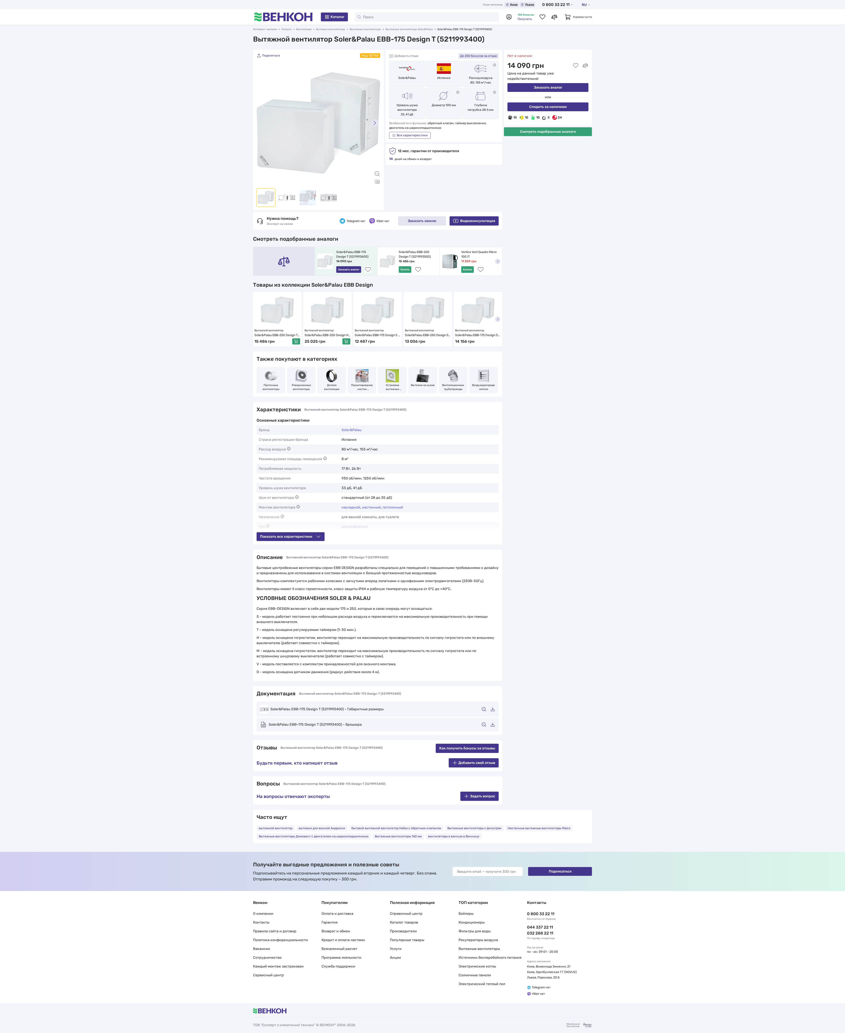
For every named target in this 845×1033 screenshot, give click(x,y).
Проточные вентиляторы (271, 387)
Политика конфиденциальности (280, 940)
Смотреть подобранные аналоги (548, 131)
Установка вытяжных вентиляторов (392, 387)
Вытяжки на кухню (423, 385)
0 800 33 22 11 (555, 4)
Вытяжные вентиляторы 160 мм (398, 836)
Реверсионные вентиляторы (302, 387)
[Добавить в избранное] (576, 65)
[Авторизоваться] (509, 17)
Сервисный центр (268, 975)
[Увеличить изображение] (377, 174)
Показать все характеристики (286, 536)
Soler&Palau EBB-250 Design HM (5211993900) (326, 335)
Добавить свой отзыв (476, 763)
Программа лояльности (341, 957)
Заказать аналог (548, 87)
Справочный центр (406, 913)
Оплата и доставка (337, 913)
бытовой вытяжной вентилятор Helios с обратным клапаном (396, 828)
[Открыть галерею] (377, 182)
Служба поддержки (338, 966)
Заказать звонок (422, 221)
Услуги (396, 949)
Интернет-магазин (265, 29)
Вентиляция (304, 29)
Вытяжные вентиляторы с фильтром (474, 828)
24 (560, 117)
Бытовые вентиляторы (330, 29)
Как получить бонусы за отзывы (467, 748)
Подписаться (560, 871)
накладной (351, 507)
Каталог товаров (404, 922)
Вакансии (261, 949)
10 (515, 117)
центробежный (354, 527)
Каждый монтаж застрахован (278, 966)
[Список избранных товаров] (542, 17)
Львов (529, 5)
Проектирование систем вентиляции (362, 387)
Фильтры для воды (474, 931)
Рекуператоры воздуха (478, 940)
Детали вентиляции (331, 387)
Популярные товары (407, 940)
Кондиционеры (472, 922)
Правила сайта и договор (274, 931)
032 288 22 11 (540, 933)
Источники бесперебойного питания (490, 957)
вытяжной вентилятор (275, 828)
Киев (514, 5)
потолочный (393, 507)
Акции (395, 957)
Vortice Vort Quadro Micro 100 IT (479, 254)
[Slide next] (374, 123)
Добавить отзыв (406, 56)
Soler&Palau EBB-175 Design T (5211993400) (352, 254)
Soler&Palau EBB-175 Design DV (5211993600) (478, 335)
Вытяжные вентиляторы (365, 29)
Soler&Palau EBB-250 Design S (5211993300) (427, 335)
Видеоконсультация (477, 221)
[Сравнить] (585, 65)
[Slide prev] (262, 123)
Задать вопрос (482, 796)
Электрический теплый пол (482, 984)
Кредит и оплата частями (343, 940)
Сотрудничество (267, 957)
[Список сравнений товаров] (554, 17)
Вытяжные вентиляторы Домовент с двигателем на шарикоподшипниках (314, 836)
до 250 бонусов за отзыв (478, 56)
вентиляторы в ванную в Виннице (453, 836)
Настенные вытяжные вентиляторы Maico (539, 828)
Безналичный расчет (339, 949)
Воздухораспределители (483, 387)
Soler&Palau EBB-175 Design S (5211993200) (376, 335)
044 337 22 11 (540, 927)
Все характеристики (412, 135)
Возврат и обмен (335, 931)
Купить (405, 269)
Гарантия (329, 922)
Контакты (261, 922)
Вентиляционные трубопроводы (453, 387)
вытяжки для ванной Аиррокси (322, 828)
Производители (403, 931)
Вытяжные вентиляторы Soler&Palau (409, 29)
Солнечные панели (475, 975)
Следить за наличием (548, 107)
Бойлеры (466, 913)
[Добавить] (296, 341)
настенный (371, 507)
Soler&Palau (407, 78)
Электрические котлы (477, 966)
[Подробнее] (494, 65)
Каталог (337, 17)
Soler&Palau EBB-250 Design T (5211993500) (415, 254)
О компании (263, 913)
